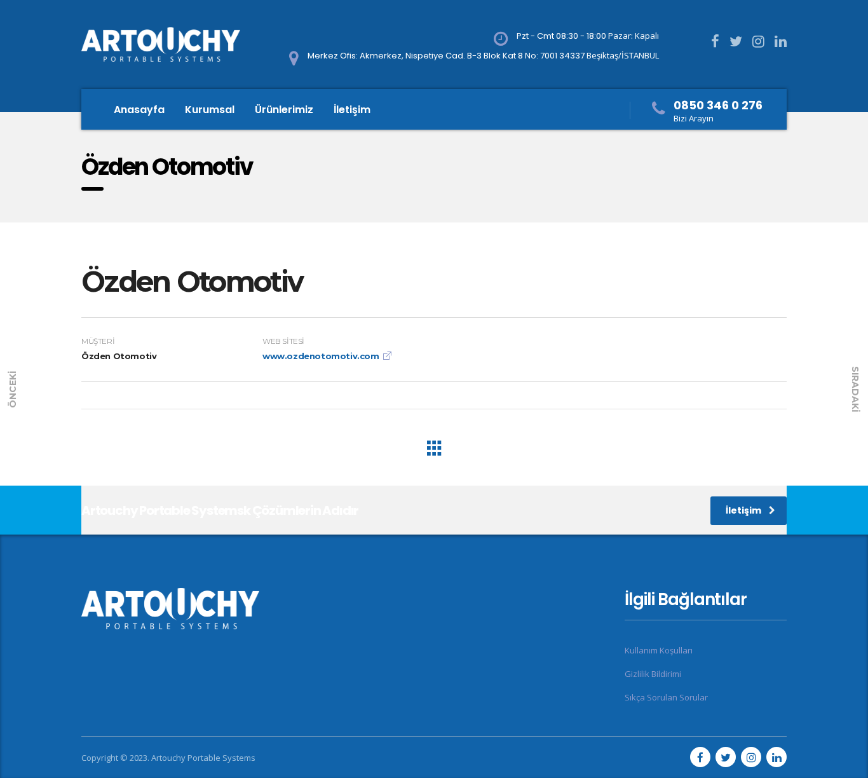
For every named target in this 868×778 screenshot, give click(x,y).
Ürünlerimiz (284, 109)
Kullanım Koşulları (659, 650)
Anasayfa (139, 109)
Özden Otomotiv (191, 281)
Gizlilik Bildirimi (653, 673)
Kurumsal (209, 109)
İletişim (352, 109)
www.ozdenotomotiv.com (320, 356)
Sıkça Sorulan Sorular (666, 697)
